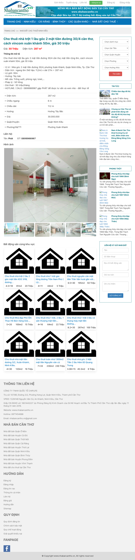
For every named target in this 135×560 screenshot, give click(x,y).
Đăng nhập (124, 2)
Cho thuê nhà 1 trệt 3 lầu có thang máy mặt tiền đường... (81, 320)
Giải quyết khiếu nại (13, 533)
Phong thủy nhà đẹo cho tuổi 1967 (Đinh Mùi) (120, 195)
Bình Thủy (59, 21)
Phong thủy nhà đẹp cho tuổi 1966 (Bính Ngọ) (120, 176)
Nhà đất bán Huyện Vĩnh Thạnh (18, 463)
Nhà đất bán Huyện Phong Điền (18, 459)
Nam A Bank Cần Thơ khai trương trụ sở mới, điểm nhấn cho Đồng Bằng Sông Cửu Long (121, 135)
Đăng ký (111, 2)
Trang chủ (14, 21)
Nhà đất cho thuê (104, 21)
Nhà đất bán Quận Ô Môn (15, 431)
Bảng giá (8, 500)
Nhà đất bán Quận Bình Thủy (17, 455)
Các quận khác (78, 21)
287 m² (38, 48)
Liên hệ (83, 2)
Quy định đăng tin (12, 521)
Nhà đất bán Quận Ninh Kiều (17, 451)
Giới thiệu (58, 2)
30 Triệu (13, 48)
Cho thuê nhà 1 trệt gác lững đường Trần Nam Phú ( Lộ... (50, 279)
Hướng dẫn (9, 504)
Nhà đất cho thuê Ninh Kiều (34, 31)
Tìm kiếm (116, 74)
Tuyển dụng (71, 2)
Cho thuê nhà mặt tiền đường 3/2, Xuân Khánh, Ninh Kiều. (17, 362)
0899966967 (28, 138)
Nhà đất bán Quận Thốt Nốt (16, 439)
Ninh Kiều (30, 21)
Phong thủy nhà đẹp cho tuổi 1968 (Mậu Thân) (120, 218)
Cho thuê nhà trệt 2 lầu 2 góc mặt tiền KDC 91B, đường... (17, 279)
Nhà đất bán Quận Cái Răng (16, 443)
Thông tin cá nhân (12, 492)
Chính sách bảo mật (13, 525)
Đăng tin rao (96, 3)
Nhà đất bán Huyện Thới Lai (16, 447)
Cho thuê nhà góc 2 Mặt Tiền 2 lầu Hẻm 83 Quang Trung (79, 362)
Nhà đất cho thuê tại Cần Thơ (17, 467)
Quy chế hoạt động (12, 529)
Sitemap (7, 508)
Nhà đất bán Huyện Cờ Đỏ (16, 435)
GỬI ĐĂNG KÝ (115, 295)
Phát (10, 138)
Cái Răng (44, 21)
